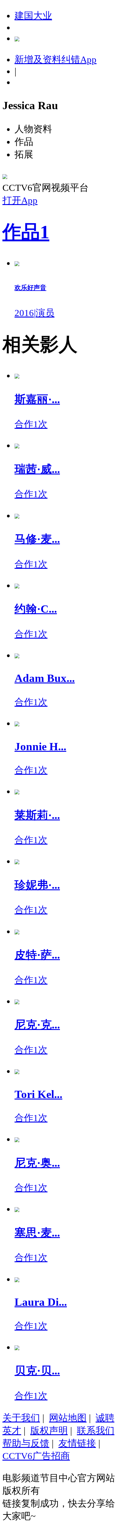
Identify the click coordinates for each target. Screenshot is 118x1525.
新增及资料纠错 (56, 59)
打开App (20, 200)
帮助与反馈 (25, 1443)
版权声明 (49, 1430)
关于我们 (21, 1418)
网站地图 (68, 1418)
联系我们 (95, 1430)
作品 (25, 231)
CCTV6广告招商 (36, 1456)
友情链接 (77, 1443)
